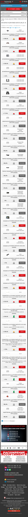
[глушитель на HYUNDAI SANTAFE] (7, 292)
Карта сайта (17, 495)
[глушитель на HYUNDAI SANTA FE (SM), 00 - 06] (7, 306)
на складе (13, 27)
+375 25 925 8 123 (13, 431)
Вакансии (25, 487)
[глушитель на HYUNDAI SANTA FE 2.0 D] (7, 321)
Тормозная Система (20, 457)
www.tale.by (20, 513)
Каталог (3, 487)
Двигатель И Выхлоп (7, 460)
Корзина (20, 1)
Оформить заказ (8, 489)
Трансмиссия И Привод (20, 458)
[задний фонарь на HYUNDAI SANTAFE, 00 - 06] (7, 396)
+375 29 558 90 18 (13, 435)
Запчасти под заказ (21, 485)
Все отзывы (14, 510)
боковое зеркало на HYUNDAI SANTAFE (12, 196)
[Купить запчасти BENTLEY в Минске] (22, 447)
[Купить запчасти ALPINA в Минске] (10, 447)
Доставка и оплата (11, 485)
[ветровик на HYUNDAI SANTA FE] (7, 217)
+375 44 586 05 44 (13, 433)
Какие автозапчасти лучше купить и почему (14, 491)
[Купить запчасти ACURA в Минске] (5, 447)
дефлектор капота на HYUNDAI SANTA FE (12, 374)
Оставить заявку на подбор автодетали (14, 474)
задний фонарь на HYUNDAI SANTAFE (12, 399)
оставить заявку (15, 9)
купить (22, 38)
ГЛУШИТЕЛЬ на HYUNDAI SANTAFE (11, 295)
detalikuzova (12, 438)
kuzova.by (6, 1)
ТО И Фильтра (7, 457)
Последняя (12, 421)
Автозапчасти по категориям (18, 493)
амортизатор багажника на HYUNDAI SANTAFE (14, 121)
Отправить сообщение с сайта (12, 472)
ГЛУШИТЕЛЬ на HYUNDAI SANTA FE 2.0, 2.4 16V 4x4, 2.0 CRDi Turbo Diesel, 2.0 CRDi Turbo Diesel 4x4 (14, 341)
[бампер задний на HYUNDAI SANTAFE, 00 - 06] (7, 130)
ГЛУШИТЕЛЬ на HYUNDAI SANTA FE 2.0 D (12, 324)
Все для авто (10, 495)
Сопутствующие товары (11, 487)
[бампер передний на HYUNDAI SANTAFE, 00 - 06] (7, 155)
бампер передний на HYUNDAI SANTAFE (12, 158)
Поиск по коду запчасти (18, 489)
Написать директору (9, 476)
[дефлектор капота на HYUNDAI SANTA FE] (7, 371)
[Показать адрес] (12, 2)
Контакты (19, 487)
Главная (4, 485)
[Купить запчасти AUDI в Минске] (14, 447)
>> (8, 421)
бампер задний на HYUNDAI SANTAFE (12, 133)
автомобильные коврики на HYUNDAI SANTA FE (14, 34)
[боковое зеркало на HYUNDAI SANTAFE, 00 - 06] (7, 192)
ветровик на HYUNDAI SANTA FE (11, 220)
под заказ (18, 27)
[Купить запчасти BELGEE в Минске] (19, 447)
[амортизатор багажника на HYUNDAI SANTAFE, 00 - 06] (7, 118)
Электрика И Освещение (20, 460)
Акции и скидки (7, 493)
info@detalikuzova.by (14, 436)
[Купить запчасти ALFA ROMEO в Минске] (7, 447)
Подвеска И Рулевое (7, 458)
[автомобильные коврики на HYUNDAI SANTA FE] (7, 30)
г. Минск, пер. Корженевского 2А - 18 (15, 498)
